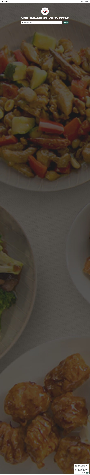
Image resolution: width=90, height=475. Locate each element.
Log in (82, 1)
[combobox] (42, 22)
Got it (87, 472)
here (84, 470)
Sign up (86, 1)
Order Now (66, 22)
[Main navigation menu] (2, 1)
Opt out (83, 472)
